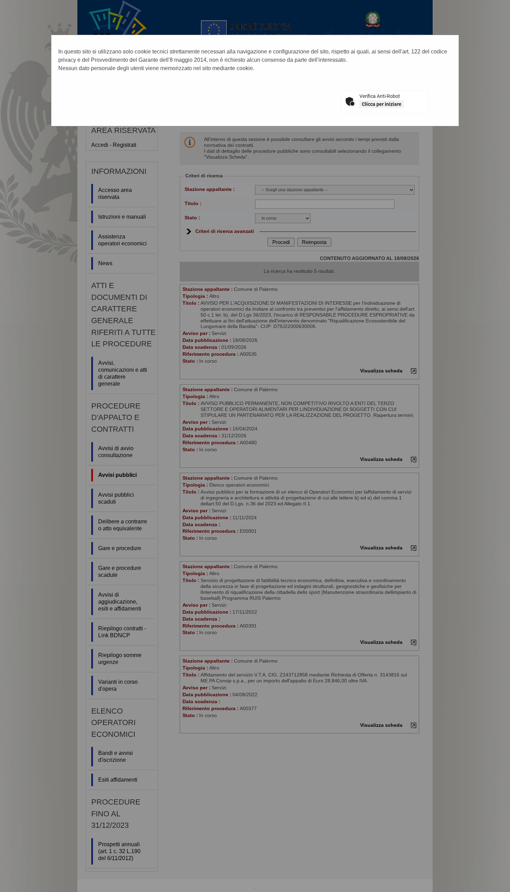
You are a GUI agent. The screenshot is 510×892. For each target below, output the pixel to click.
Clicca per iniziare (381, 104)
